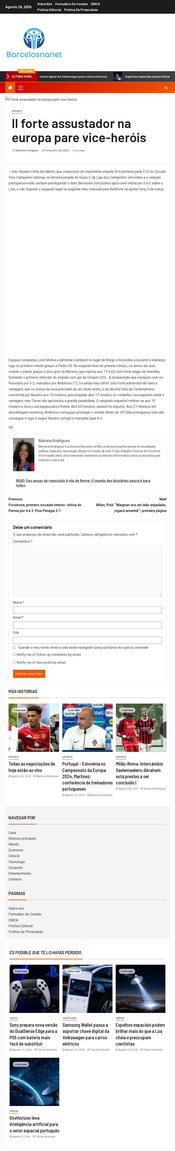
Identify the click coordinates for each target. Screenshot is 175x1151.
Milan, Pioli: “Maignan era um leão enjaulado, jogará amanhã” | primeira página (131, 505)
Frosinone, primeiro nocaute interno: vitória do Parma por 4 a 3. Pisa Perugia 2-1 (45, 505)
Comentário (22, 541)
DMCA (95, 4)
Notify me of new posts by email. (41, 663)
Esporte (17, 111)
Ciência (14, 856)
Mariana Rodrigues (27, 150)
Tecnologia (17, 862)
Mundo (14, 844)
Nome (18, 602)
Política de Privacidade (81, 10)
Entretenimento (20, 873)
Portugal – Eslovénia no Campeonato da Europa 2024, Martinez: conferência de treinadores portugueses (87, 776)
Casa (12, 833)
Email (18, 617)
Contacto (15, 879)
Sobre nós (44, 4)
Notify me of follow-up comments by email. (49, 655)
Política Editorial (49, 10)
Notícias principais (22, 839)
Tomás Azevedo (47, 1049)
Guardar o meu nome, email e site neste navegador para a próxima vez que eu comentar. (83, 647)
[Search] (166, 88)
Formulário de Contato (71, 4)
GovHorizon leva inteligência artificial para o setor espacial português (34, 1124)
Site (16, 632)
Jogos (13, 1018)
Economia (16, 850)
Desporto (16, 868)
